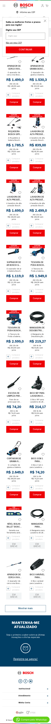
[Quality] (20, 712)
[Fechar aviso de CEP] (45, 21)
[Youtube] (31, 681)
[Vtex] (30, 712)
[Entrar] (42, 5)
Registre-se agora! (25, 659)
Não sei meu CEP (14, 43)
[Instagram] (20, 681)
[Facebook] (25, 681)
